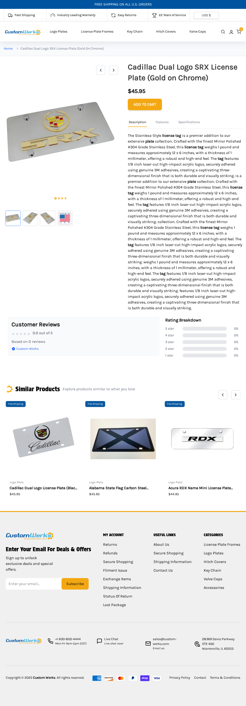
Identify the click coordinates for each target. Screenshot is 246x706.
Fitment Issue (115, 570)
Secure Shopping (118, 561)
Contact (200, 678)
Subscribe (75, 583)
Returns (110, 544)
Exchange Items (117, 579)
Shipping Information (122, 587)
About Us (161, 544)
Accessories (214, 587)
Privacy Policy (179, 678)
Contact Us (163, 570)
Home (8, 48)
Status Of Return (117, 596)
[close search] (223, 31)
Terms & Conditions (225, 678)
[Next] (113, 70)
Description (137, 122)
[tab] (55, 198)
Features (162, 122)
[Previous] (100, 70)
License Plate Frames (97, 31)
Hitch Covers (166, 31)
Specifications (189, 122)
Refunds (110, 553)
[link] (230, 31)
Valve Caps (197, 31)
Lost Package (114, 605)
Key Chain (135, 31)
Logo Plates (59, 31)
